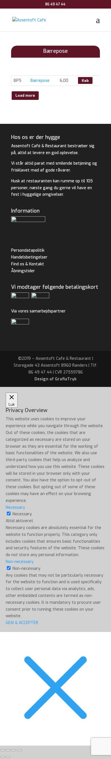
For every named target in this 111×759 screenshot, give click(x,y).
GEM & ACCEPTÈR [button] (22, 622)
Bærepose (40, 80)
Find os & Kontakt (27, 264)
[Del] (13, 750)
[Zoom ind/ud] (2, 750)
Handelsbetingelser (29, 257)
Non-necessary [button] (20, 561)
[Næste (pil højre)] (8, 757)
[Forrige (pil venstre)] (2, 757)
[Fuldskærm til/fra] (8, 750)
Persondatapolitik (27, 250)
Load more (25, 95)
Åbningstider (23, 271)
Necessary (22, 514)
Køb (85, 80)
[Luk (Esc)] (19, 750)
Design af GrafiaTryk (55, 379)
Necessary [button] (15, 507)
